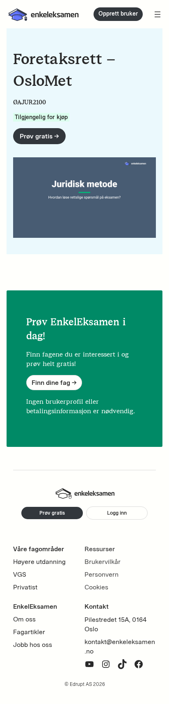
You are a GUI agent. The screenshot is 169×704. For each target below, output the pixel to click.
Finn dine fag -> (54, 382)
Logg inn (117, 512)
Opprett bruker (118, 14)
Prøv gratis (52, 512)
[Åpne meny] (157, 14)
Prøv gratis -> (39, 136)
